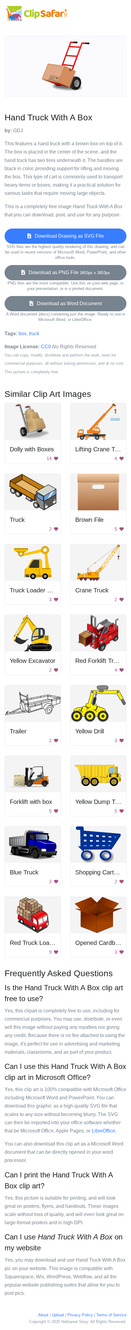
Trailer (18, 731)
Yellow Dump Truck (101, 801)
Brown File (89, 519)
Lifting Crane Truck (100, 449)
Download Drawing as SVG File (67, 236)
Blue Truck (24, 872)
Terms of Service (111, 1315)
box (23, 333)
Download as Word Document (67, 303)
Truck (17, 519)
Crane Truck (91, 590)
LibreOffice (103, 1130)
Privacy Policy (80, 1315)
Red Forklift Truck (99, 660)
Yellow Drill (89, 731)
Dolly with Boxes (32, 449)
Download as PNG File (67, 272)
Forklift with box (31, 801)
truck (34, 333)
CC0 (46, 346)
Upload (58, 1315)
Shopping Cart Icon (101, 872)
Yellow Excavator (32, 660)
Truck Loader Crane (37, 590)
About (43, 1315)
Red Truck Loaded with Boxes (50, 942)
